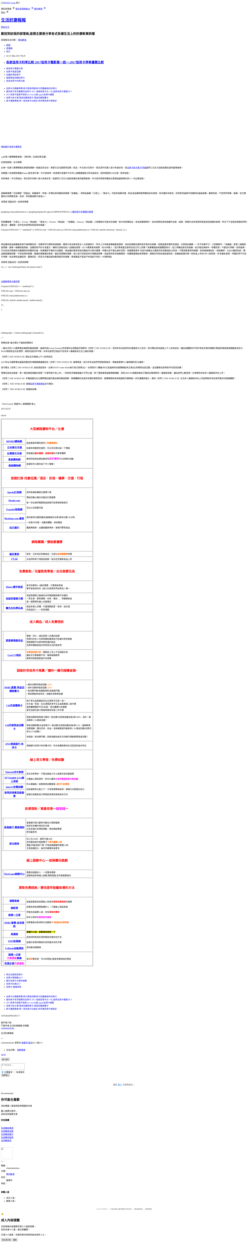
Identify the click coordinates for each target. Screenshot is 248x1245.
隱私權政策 (138, 1209)
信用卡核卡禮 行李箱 (136, 168)
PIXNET (105, 1209)
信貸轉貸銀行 (7, 1134)
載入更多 (5, 1059)
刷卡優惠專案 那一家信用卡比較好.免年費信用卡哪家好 (31, 101)
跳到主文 (5, 27)
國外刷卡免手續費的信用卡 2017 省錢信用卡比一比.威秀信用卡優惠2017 (39, 91)
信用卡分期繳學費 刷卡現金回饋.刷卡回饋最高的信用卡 (31, 88)
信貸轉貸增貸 (7, 1137)
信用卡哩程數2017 (14, 978)
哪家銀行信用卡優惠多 (11, 147)
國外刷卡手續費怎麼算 (82, 212)
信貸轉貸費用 (7, 1128)
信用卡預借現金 (37, 384)
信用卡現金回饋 (13, 72)
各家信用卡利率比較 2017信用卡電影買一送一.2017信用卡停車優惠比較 (55, 62)
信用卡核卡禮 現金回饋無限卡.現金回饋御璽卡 (27, 98)
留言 (30, 1043)
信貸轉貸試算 (7, 1131)
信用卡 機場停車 (13, 987)
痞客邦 (24, 1043)
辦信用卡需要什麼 (14, 68)
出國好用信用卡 (13, 75)
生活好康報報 (13, 20)
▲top (3, 1054)
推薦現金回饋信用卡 (15, 78)
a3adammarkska (7, 1028)
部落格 (9, 48)
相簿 (8, 45)
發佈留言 (5, 1075)
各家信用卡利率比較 (15, 81)
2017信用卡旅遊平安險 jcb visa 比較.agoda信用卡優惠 (30, 94)
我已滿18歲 (6, 1240)
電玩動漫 (22, 40)
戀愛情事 (21, 1050)
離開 (15, 1240)
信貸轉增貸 (6, 1141)
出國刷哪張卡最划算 (10, 281)
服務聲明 (148, 1209)
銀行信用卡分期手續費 (16, 981)
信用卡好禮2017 (13, 984)
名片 (8, 51)
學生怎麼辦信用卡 (14, 974)
